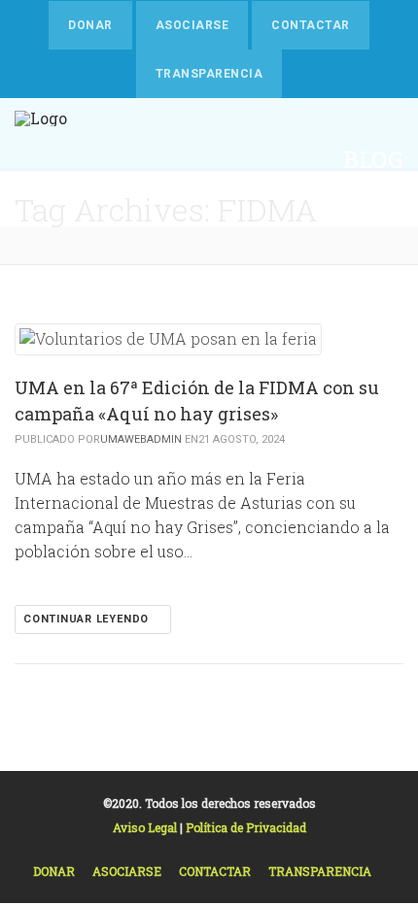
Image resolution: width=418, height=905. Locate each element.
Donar (90, 25)
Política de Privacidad (246, 827)
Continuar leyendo (88, 619)
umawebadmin (141, 439)
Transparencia (209, 74)
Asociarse (192, 25)
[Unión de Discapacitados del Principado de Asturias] (41, 163)
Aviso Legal (146, 827)
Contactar (310, 25)
